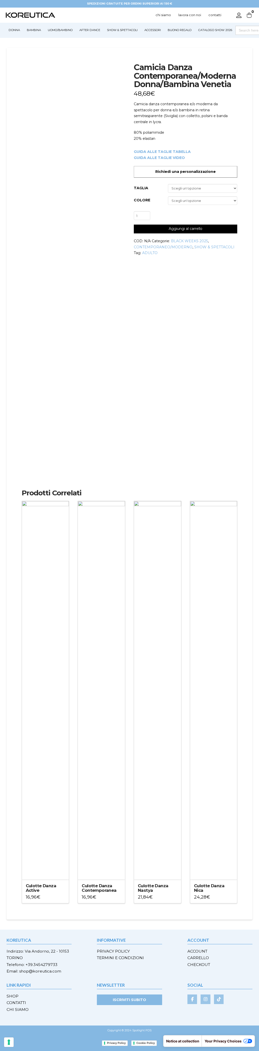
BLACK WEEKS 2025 (189, 241)
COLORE (142, 200)
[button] (249, 15)
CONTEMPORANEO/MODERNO (163, 247)
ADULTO (150, 253)
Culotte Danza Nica (209, 888)
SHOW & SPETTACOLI (214, 247)
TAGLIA (141, 188)
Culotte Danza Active (41, 888)
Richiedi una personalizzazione (185, 171)
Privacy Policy (116, 1043)
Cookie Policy (145, 1043)
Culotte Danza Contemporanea (99, 888)
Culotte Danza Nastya (153, 888)
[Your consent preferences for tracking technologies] (9, 1042)
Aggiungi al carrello (185, 228)
